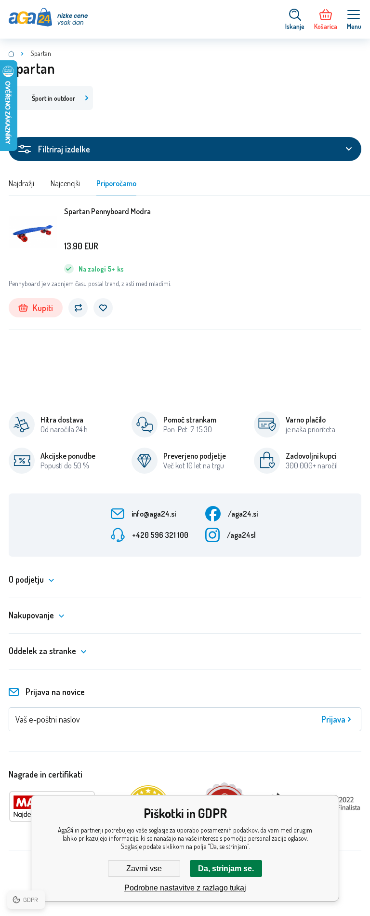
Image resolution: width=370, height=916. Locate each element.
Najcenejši (65, 183)
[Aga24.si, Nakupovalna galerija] (11, 53)
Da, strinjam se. (226, 868)
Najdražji (21, 183)
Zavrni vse (144, 868)
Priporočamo (116, 183)
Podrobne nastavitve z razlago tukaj (185, 888)
